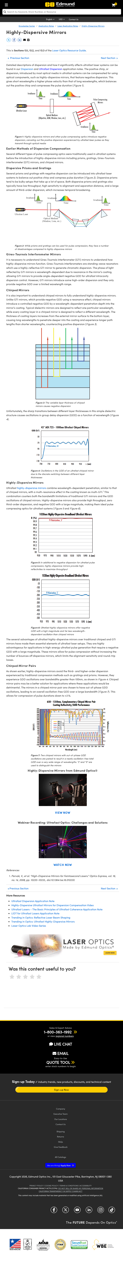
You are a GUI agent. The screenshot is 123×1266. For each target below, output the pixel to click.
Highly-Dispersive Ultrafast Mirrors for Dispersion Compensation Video (52, 905)
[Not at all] (12, 976)
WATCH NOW (62, 865)
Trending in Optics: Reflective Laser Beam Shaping (40, 917)
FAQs (60, 1141)
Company (60, 1108)
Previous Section (19, 58)
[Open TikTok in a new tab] (111, 1211)
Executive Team (60, 1113)
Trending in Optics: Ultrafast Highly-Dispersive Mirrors (43, 921)
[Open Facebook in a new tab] (53, 1211)
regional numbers (65, 1036)
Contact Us (73, 19)
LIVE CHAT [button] (63, 1044)
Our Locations (60, 1119)
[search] (61, 12)
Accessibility (86, 1185)
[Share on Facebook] (14, 41)
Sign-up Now (61, 1089)
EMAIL (63, 1053)
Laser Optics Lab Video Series (28, 925)
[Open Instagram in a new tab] (100, 1211)
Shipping (61, 1131)
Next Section (108, 58)
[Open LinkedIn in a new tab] (88, 1211)
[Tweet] (9, 41)
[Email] (24, 39)
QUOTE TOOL (58, 1062)
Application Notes (46, 26)
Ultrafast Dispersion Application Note (32, 901)
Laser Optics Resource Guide (69, 50)
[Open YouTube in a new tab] (77, 1211)
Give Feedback (60, 1147)
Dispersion (27, 69)
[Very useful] (39, 976)
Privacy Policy (36, 1185)
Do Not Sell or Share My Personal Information (80, 1188)
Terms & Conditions (69, 1185)
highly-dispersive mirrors (31, 488)
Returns (60, 1136)
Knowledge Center (27, 26)
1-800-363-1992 (58, 1031)
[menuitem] (7, 4)
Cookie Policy (51, 1185)
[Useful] (32, 976)
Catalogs (60, 1157)
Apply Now (59, 1165)
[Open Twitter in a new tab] (65, 1211)
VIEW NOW (62, 813)
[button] (28, 39)
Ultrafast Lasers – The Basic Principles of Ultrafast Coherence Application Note (56, 909)
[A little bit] (18, 976)
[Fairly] (25, 976)
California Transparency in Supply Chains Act (60, 1191)
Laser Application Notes (67, 26)
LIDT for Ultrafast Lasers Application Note (35, 913)
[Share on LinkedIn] (20, 41)
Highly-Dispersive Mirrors (93, 26)
